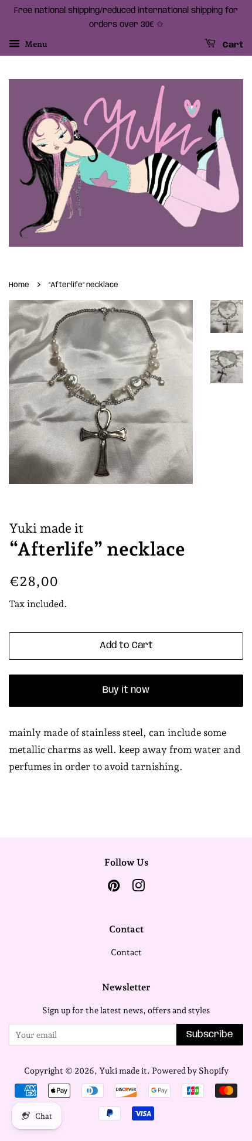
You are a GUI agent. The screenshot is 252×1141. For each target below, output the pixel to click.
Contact (126, 952)
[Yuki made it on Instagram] (138, 888)
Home (19, 285)
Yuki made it (123, 1070)
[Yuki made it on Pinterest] (113, 888)
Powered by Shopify (190, 1070)
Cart (231, 44)
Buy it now (126, 690)
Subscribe (209, 1035)
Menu (35, 44)
